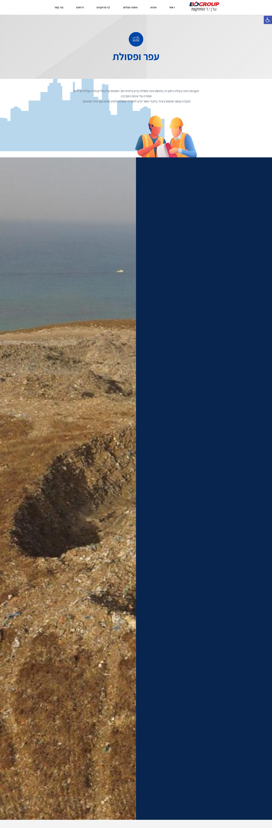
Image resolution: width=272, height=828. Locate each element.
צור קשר (58, 7)
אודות (153, 7)
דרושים (80, 7)
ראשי (172, 7)
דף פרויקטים (103, 7)
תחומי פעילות (130, 7)
